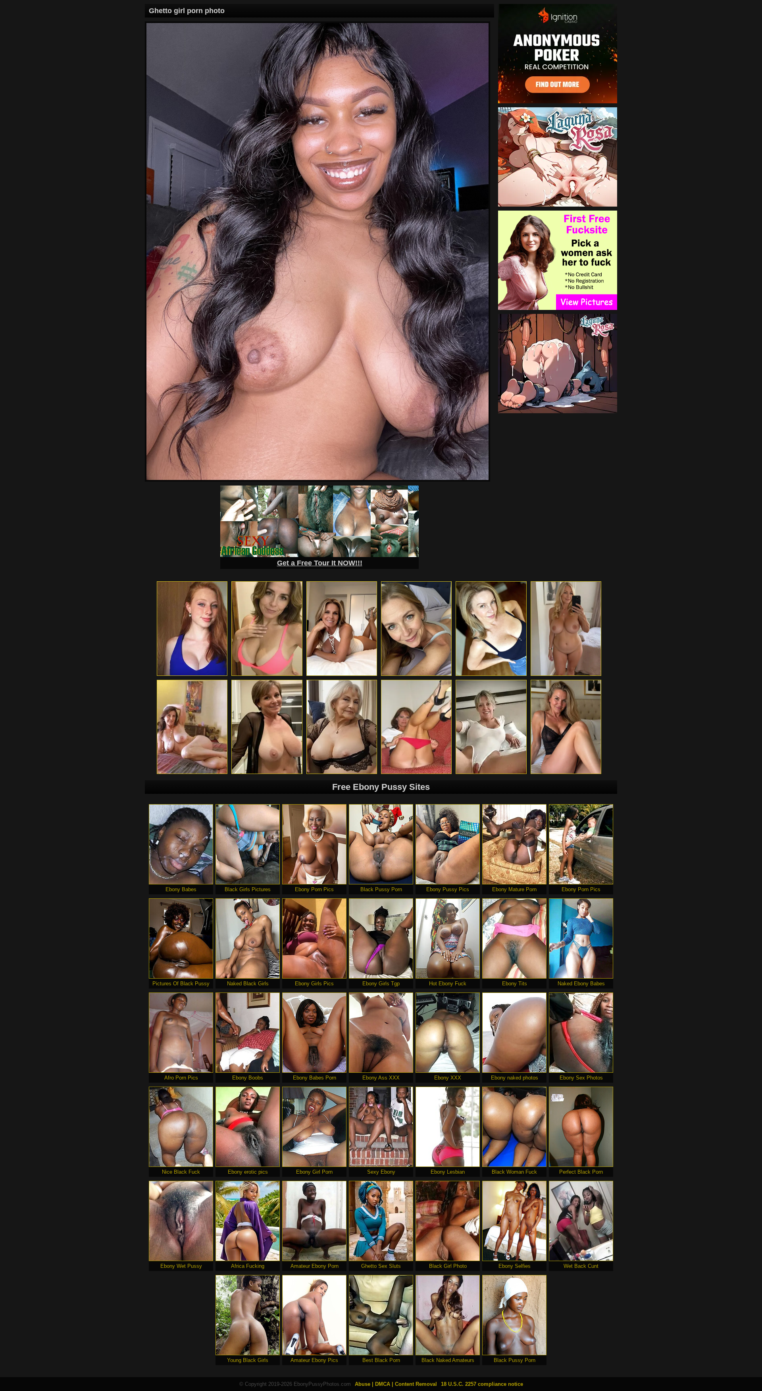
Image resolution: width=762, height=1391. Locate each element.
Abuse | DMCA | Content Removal (396, 1384)
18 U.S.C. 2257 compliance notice (482, 1384)
